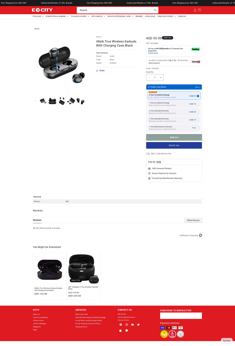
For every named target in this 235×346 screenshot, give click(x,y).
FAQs (35, 330)
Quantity (149, 72)
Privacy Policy (38, 320)
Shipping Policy (81, 327)
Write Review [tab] (193, 220)
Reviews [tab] (37, 220)
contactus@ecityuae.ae (126, 317)
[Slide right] (87, 101)
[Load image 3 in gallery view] (62, 101)
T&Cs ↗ (197, 87)
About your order (81, 314)
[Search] (155, 10)
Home (37, 29)
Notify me (174, 145)
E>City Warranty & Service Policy (87, 323)
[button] (38, 16)
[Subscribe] (199, 315)
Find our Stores (123, 320)
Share (102, 70)
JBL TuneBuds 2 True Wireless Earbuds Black (83, 288)
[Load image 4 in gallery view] (71, 101)
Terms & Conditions (40, 317)
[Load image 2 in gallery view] (52, 101)
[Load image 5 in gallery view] (80, 101)
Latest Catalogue (39, 323)
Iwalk (98, 37)
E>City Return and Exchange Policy (88, 320)
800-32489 (122, 314)
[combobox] (117, 10)
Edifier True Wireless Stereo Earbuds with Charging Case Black (48, 289)
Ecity (159, 162)
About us (36, 314)
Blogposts (37, 327)
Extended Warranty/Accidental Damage (90, 317)
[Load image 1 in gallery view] (43, 101)
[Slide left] (35, 101)
